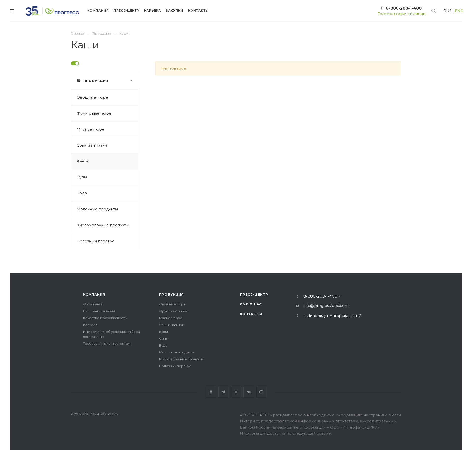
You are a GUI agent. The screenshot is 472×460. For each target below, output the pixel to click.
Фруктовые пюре (94, 113)
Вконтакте (248, 392)
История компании (99, 311)
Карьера (90, 325)
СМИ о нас (251, 304)
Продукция (171, 294)
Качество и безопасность (105, 318)
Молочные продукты (97, 209)
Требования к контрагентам (106, 343)
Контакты (251, 314)
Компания (94, 294)
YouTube (261, 392)
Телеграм (223, 392)
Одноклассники (211, 392)
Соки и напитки (92, 145)
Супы (82, 177)
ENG (459, 10)
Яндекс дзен (236, 392)
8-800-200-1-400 (404, 8)
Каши (82, 161)
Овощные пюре (92, 97)
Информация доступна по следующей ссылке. (286, 433)
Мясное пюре (90, 129)
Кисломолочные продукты (103, 225)
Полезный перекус (95, 241)
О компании (93, 304)
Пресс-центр (254, 294)
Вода (82, 193)
